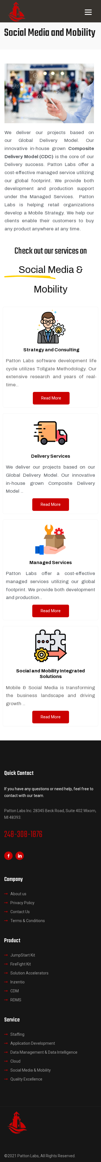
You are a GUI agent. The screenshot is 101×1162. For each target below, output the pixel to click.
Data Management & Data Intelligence (43, 1052)
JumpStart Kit (22, 955)
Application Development (32, 1043)
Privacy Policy (22, 903)
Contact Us (20, 912)
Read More (51, 398)
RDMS (15, 1000)
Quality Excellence (26, 1079)
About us (18, 894)
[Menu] (88, 12)
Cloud (15, 1061)
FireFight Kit (20, 964)
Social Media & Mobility (30, 1070)
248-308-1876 (23, 834)
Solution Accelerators (29, 973)
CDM (14, 991)
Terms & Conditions (27, 920)
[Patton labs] (16, 1122)
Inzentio (17, 982)
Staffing (17, 1034)
